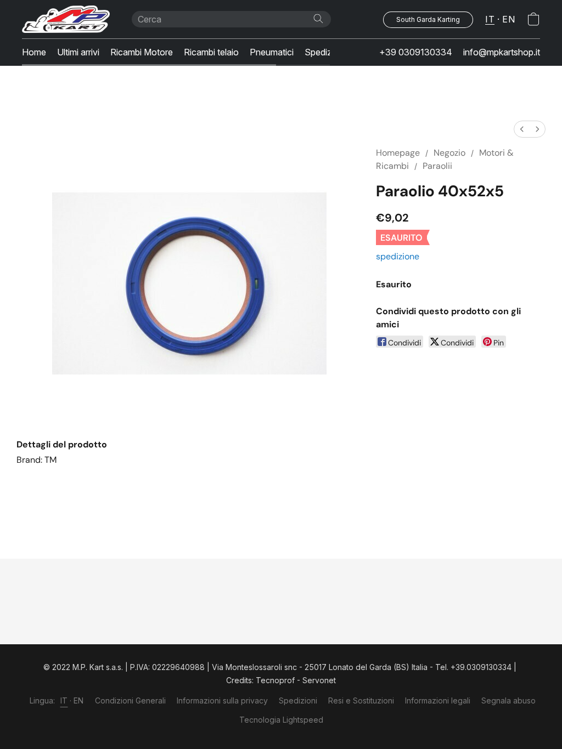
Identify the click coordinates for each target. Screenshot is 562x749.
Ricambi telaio (211, 52)
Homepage (398, 152)
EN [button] (508, 19)
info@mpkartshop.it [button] (501, 52)
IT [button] (489, 19)
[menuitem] (522, 129)
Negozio (449, 152)
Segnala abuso (508, 700)
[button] (66, 19)
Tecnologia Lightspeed (281, 719)
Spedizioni (325, 52)
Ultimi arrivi (78, 52)
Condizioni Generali (130, 700)
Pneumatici (272, 52)
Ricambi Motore (141, 52)
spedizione (397, 256)
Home (34, 52)
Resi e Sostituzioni (361, 700)
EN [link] (79, 700)
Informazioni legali (437, 700)
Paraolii (437, 166)
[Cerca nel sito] (318, 18)
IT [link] (64, 700)
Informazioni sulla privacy (222, 700)
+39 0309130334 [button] (415, 52)
